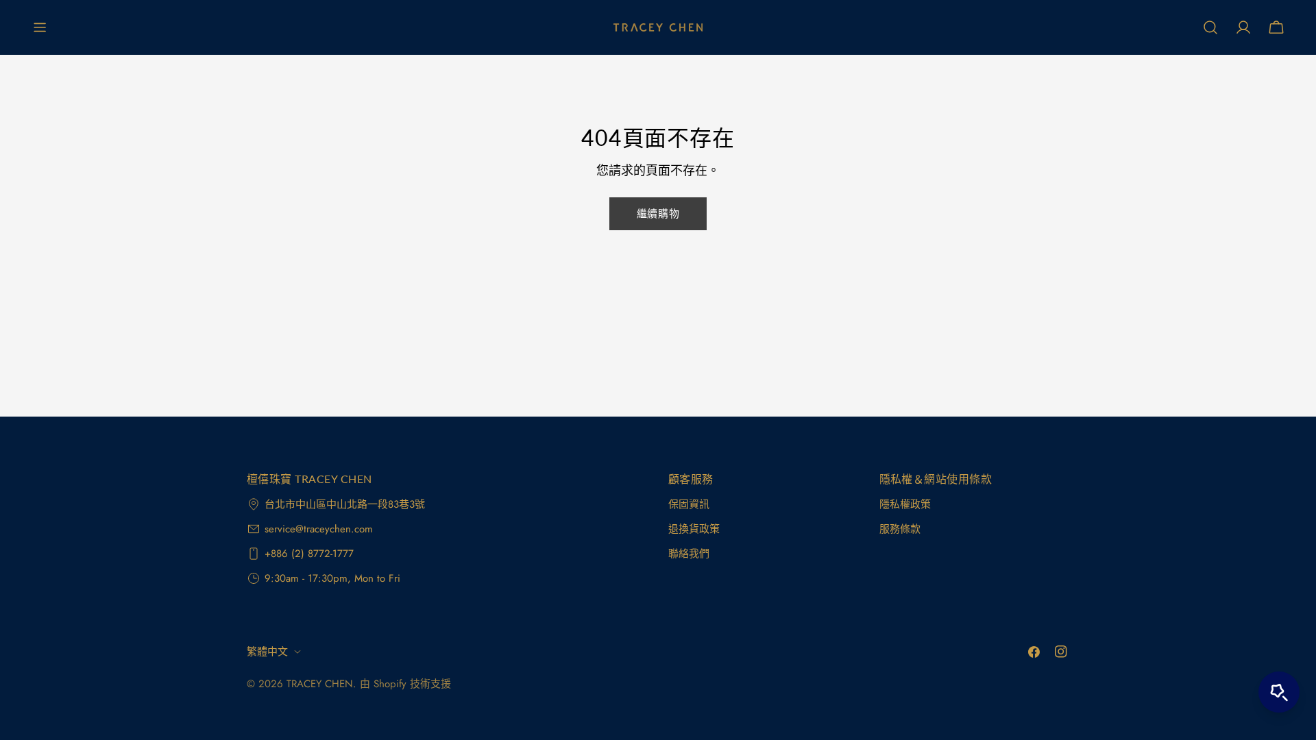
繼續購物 (658, 213)
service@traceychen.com (319, 528)
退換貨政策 (694, 528)
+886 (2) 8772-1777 (309, 553)
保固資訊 (688, 504)
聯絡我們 (688, 553)
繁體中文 (267, 651)
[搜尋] (1210, 27)
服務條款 (900, 528)
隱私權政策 (905, 504)
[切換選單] (39, 27)
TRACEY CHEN (320, 683)
